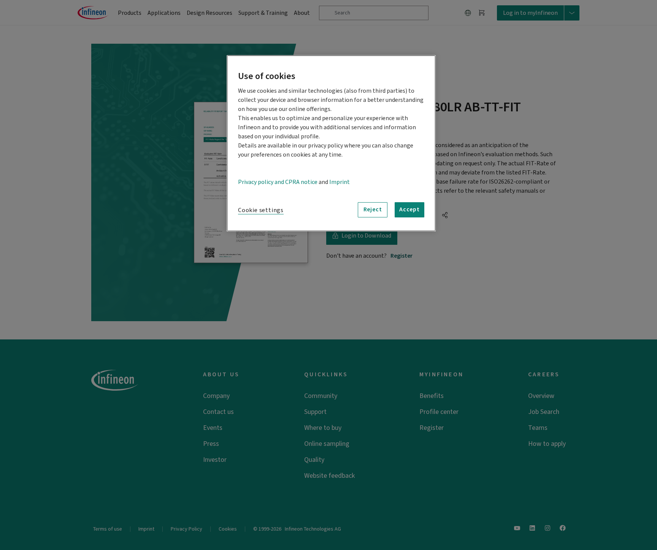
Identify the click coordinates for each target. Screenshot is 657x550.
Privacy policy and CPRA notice (277, 182)
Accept (409, 209)
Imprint (339, 182)
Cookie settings (261, 210)
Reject (372, 209)
